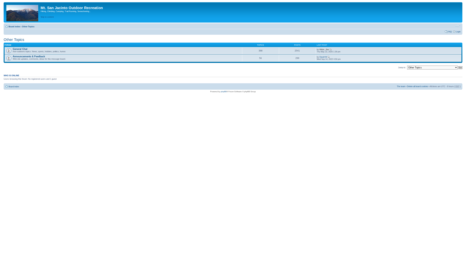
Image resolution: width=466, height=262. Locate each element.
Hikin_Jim (324, 49)
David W (323, 57)
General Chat (20, 49)
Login (458, 32)
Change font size (458, 25)
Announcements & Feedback (29, 56)
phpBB (224, 92)
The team (401, 86)
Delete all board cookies (417, 86)
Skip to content (47, 17)
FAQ (450, 32)
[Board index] (23, 12)
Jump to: (402, 67)
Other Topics (28, 26)
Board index (14, 26)
